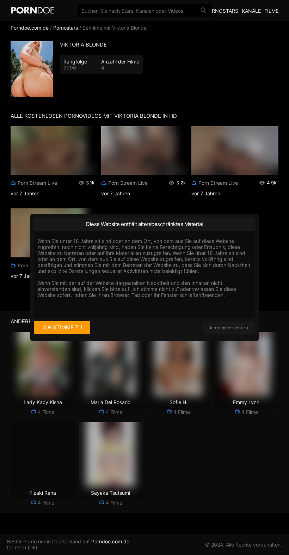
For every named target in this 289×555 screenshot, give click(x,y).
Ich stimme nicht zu (229, 327)
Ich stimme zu (62, 327)
